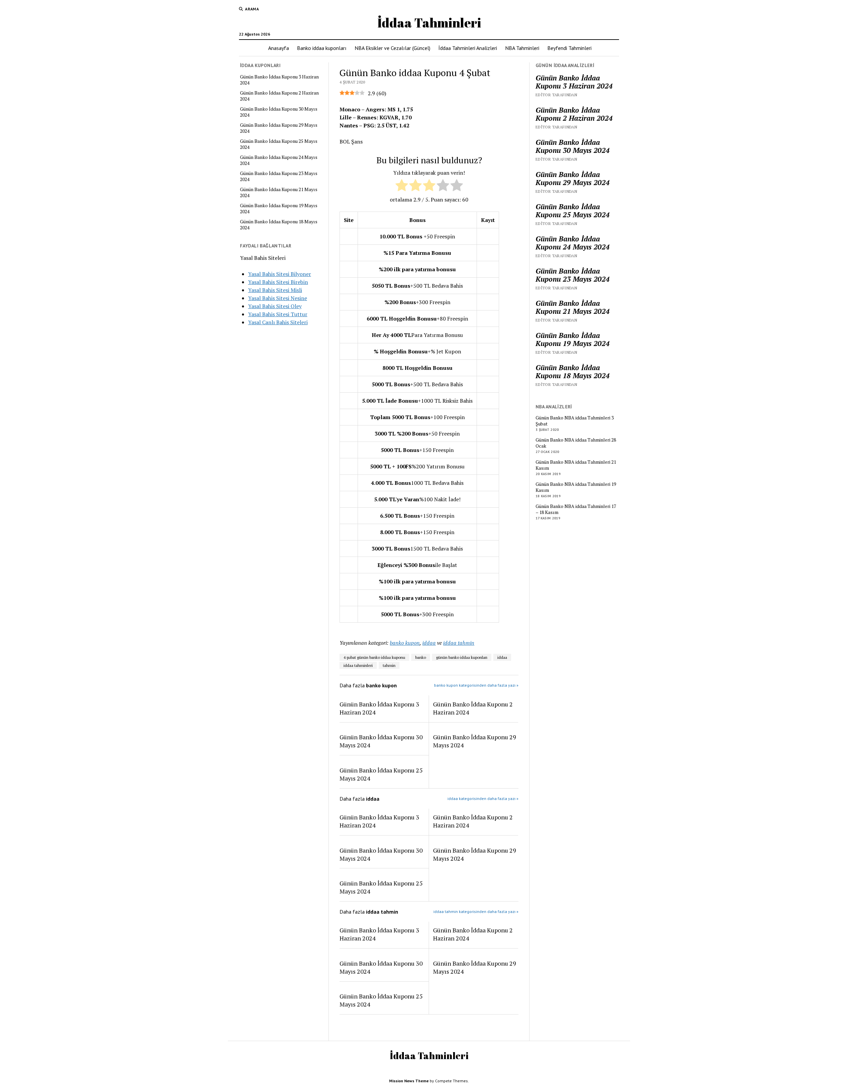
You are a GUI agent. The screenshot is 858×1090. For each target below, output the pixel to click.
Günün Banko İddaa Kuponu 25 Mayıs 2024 (278, 144)
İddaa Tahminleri (429, 22)
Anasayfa (278, 48)
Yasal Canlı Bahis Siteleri (278, 322)
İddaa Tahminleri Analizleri (467, 48)
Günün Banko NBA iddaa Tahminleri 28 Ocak (576, 443)
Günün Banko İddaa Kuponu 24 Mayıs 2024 (278, 160)
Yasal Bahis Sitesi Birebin (278, 282)
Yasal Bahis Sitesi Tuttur (277, 314)
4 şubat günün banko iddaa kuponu (374, 657)
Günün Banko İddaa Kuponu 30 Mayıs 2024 (278, 112)
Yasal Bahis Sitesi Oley (275, 306)
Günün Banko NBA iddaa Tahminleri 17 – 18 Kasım (576, 509)
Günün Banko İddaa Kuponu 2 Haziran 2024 (279, 96)
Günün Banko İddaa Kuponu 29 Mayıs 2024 (278, 128)
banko (420, 657)
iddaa (429, 642)
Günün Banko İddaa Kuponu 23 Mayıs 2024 (278, 176)
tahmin (389, 665)
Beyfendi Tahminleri (569, 48)
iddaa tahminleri (358, 665)
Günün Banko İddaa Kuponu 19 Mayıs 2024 (278, 209)
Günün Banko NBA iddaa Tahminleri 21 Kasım (576, 465)
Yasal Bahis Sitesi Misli (275, 290)
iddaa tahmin (458, 642)
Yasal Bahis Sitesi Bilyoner (279, 274)
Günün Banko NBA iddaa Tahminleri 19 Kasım (576, 487)
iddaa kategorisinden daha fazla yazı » (482, 798)
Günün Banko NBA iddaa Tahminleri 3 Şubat (575, 421)
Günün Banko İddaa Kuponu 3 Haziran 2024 (279, 80)
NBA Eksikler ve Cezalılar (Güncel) (392, 48)
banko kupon (405, 642)
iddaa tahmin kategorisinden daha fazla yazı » (475, 911)
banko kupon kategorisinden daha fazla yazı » (476, 685)
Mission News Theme (409, 1080)
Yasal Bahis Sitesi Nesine (277, 298)
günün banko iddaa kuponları (461, 657)
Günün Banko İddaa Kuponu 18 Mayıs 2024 (278, 225)
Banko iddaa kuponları (322, 48)
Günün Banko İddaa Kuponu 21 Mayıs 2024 (278, 192)
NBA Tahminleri (522, 48)
